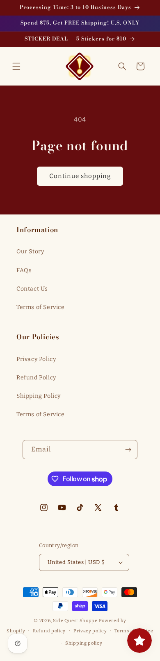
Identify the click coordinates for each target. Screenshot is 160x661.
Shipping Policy (38, 396)
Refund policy (49, 631)
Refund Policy (36, 377)
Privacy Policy (36, 359)
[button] (16, 66)
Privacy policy (90, 631)
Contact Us (32, 288)
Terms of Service (40, 307)
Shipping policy (84, 643)
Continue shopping (80, 176)
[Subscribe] (128, 449)
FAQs (24, 270)
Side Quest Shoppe (75, 620)
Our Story (30, 251)
